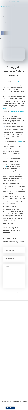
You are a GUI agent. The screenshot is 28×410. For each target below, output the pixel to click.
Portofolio (5, 322)
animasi (8, 227)
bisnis (12, 228)
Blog (4, 325)
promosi (13, 230)
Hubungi (5, 329)
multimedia (19, 141)
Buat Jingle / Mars (7, 344)
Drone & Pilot (6, 351)
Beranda (5, 315)
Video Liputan (6, 337)
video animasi (6, 232)
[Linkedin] (11, 310)
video (18, 230)
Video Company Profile (9, 334)
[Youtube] (14, 310)
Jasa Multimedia (7, 306)
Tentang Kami (6, 318)
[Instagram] (7, 310)
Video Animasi (10, 80)
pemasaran (6, 230)
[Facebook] (3, 310)
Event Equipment (7, 348)
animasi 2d (15, 227)
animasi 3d (6, 228)
